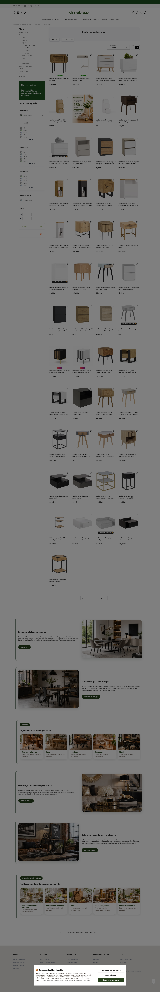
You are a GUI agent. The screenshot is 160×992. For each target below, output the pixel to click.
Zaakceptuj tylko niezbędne (111, 970)
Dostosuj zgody (110, 975)
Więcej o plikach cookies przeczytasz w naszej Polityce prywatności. (66, 980)
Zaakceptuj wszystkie (111, 980)
